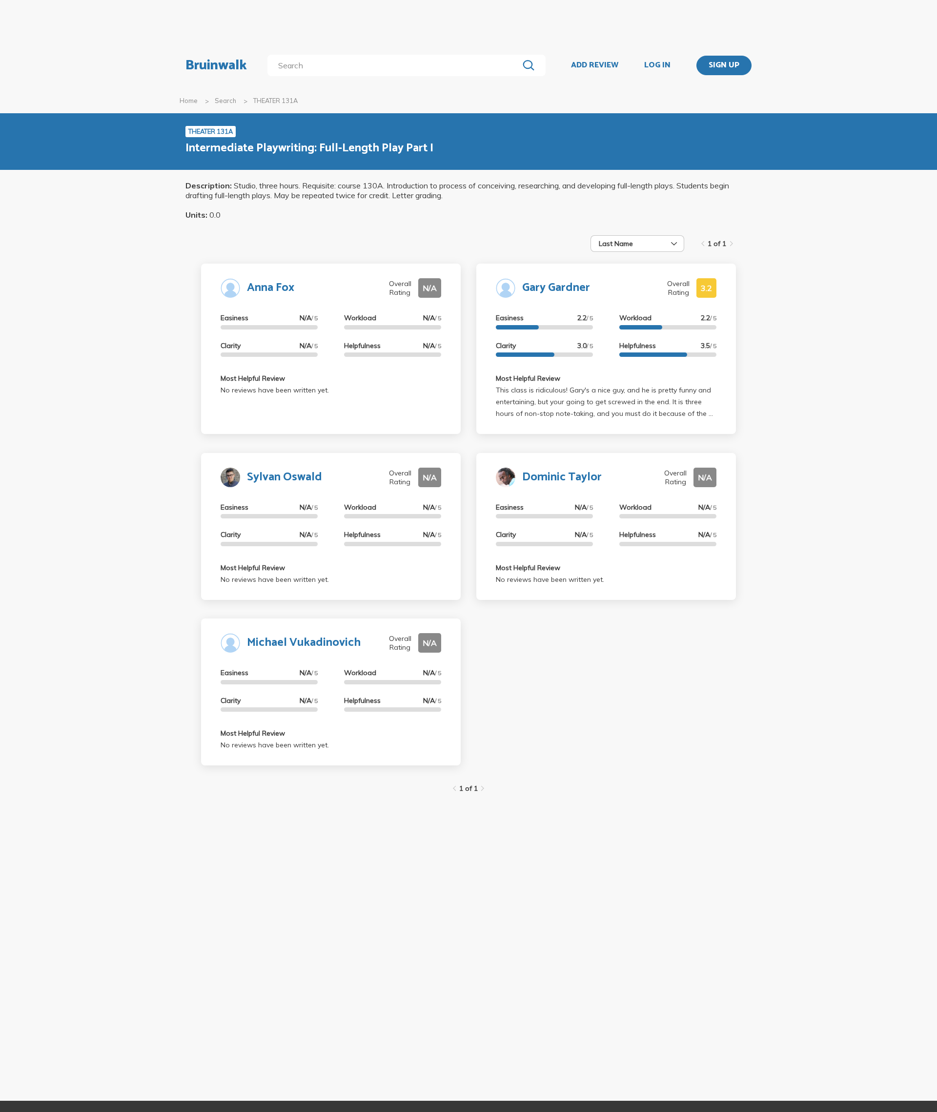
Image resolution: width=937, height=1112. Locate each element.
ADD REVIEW (594, 65)
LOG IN (657, 65)
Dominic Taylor (562, 477)
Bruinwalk (216, 65)
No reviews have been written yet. (275, 390)
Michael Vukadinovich (304, 642)
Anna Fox (270, 287)
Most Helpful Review (253, 378)
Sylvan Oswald (284, 477)
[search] (395, 65)
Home (189, 100)
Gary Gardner (556, 287)
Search (225, 100)
